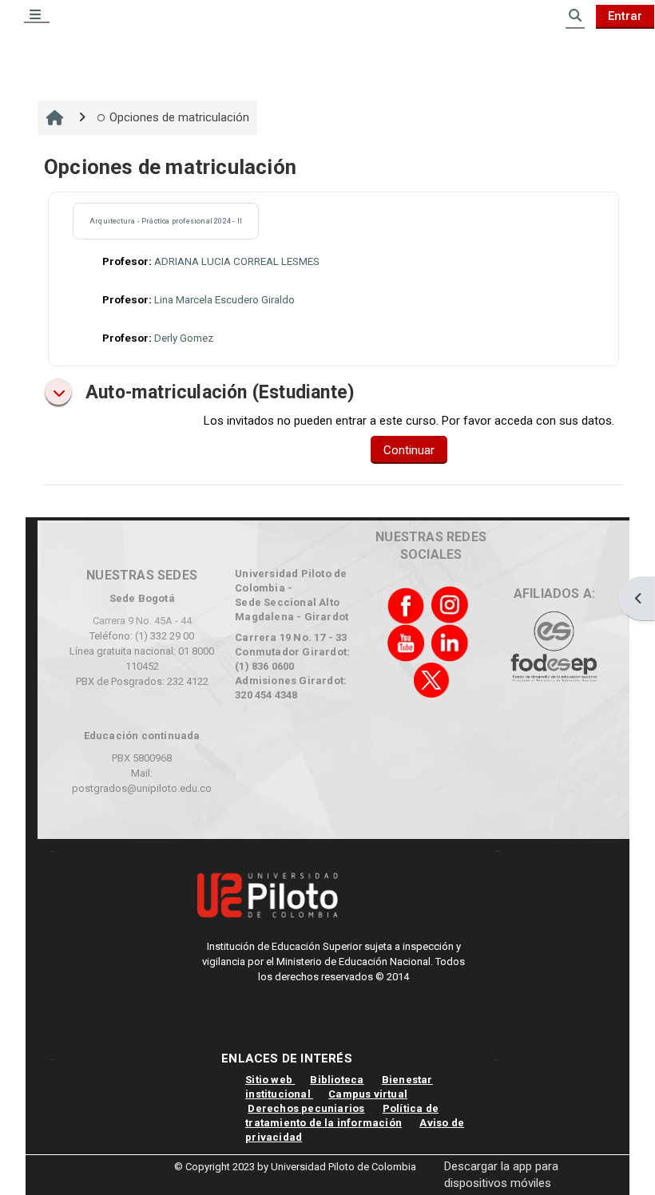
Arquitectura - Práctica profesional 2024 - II (165, 221)
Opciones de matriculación (179, 117)
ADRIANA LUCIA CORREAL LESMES (237, 261)
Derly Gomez (183, 338)
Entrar (625, 16)
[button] (58, 392)
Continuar (409, 450)
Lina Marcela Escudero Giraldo (224, 300)
